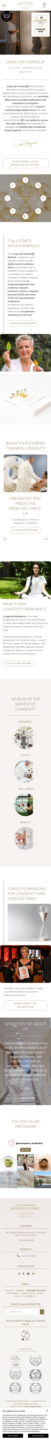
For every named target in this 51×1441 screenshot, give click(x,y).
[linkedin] (33, 1274)
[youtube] (28, 1274)
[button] (5, 539)
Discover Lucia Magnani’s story (25, 163)
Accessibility (29, 1296)
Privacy (40, 1293)
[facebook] (23, 1274)
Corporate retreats (36, 1290)
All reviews (25, 1098)
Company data (28, 1293)
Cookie (17, 1296)
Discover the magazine (25, 1005)
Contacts (9, 1290)
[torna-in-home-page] (25, 5)
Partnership (12, 1293)
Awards (20, 1290)
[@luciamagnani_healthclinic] (11, 1143)
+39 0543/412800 (28, 1256)
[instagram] (19, 1274)
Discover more (23, 323)
